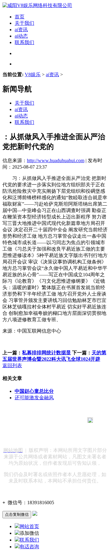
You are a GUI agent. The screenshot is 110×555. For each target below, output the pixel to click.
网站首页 (29, 526)
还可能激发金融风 (34, 397)
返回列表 (12, 365)
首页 (19, 16)
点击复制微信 (17, 514)
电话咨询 (29, 546)
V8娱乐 (33, 74)
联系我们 (24, 42)
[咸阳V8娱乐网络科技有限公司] (37, 5)
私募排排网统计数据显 (46, 352)
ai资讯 (21, 29)
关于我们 (24, 23)
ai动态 (21, 36)
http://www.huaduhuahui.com (55, 160)
